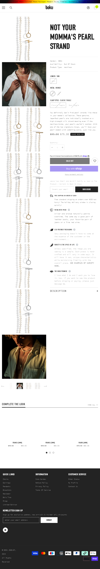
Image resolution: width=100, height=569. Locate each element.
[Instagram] (5, 529)
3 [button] (53, 452)
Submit (49, 520)
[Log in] (88, 7)
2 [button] (50, 452)
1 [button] (46, 452)
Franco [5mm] (17, 443)
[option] (11, 386)
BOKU (60, 61)
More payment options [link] (74, 174)
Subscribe (87, 189)
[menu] (3, 7)
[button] (3, 386)
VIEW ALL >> (93, 405)
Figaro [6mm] (83, 443)
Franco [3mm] (50, 443)
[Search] (10, 7)
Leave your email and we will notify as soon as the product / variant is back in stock (73, 182)
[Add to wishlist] (95, 161)
